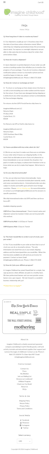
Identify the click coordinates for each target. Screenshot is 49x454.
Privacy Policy (24, 406)
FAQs (25, 389)
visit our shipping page (23, 188)
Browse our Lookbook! (25, 379)
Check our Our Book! (24, 384)
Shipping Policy (24, 401)
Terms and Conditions (24, 408)
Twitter (25, 428)
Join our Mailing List (24, 376)
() (40, 2)
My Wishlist (24, 374)
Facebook (25, 420)
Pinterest (25, 423)
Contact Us (24, 369)
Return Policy (24, 403)
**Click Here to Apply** (12, 286)
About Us (24, 387)
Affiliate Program (24, 381)
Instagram (25, 425)
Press (24, 371)
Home (22, 29)
